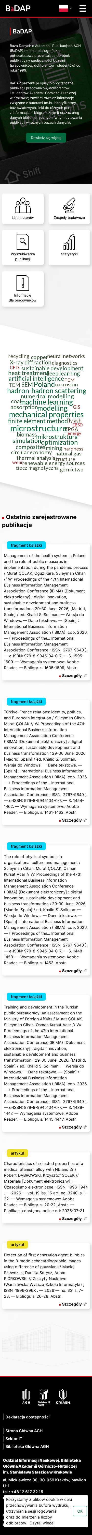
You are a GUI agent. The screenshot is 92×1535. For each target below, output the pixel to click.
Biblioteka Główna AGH (27, 1446)
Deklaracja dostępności (27, 1417)
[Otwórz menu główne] (82, 8)
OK (80, 1511)
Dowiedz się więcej (46, 137)
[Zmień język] (67, 8)
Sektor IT (13, 1438)
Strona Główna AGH (24, 1430)
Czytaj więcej (41, 1522)
